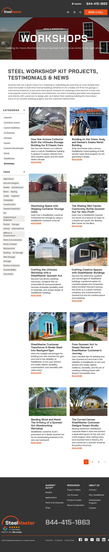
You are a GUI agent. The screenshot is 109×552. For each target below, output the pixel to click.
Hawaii (7, 228)
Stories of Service (11, 265)
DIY (5, 213)
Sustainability (10, 270)
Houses (7, 143)
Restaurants (9, 248)
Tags (6, 172)
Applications (51, 497)
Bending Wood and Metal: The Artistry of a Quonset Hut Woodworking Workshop (46, 424)
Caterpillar (8, 200)
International (18, 228)
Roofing (7, 252)
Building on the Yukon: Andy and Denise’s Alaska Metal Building (88, 142)
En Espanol (58, 540)
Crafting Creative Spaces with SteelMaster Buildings (88, 271)
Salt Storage (9, 257)
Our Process (72, 495)
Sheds (6, 153)
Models (48, 492)
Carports (8, 117)
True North (8, 274)
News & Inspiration (75, 505)
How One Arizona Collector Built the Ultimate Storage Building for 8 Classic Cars (47, 142)
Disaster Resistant (12, 208)
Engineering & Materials (10, 218)
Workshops (9, 163)
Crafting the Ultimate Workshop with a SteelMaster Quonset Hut (46, 272)
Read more (36, 162)
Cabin (6, 196)
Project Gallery (74, 490)
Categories (11, 110)
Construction (9, 204)
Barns (6, 191)
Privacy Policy (69, 540)
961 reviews (17, 532)
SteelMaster (9, 158)
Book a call (95, 12)
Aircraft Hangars (11, 183)
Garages (8, 138)
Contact (93, 490)
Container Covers (12, 122)
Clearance (49, 540)
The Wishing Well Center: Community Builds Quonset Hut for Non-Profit (88, 208)
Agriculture (9, 179)
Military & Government (9, 234)
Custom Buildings (12, 127)
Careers (92, 508)
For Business (9, 132)
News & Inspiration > (54, 29)
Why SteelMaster (96, 495)
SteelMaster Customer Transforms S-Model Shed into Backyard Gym (46, 347)
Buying (14, 191)
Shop (47, 508)
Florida (7, 224)
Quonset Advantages (14, 148)
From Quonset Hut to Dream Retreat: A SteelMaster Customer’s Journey (87, 349)
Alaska (6, 187)
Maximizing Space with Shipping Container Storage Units (47, 208)
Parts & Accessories (13, 240)
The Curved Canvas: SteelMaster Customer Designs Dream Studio (86, 422)
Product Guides (74, 500)
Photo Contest (10, 244)
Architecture (17, 187)
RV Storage (18, 252)
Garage (15, 224)
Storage (7, 261)
